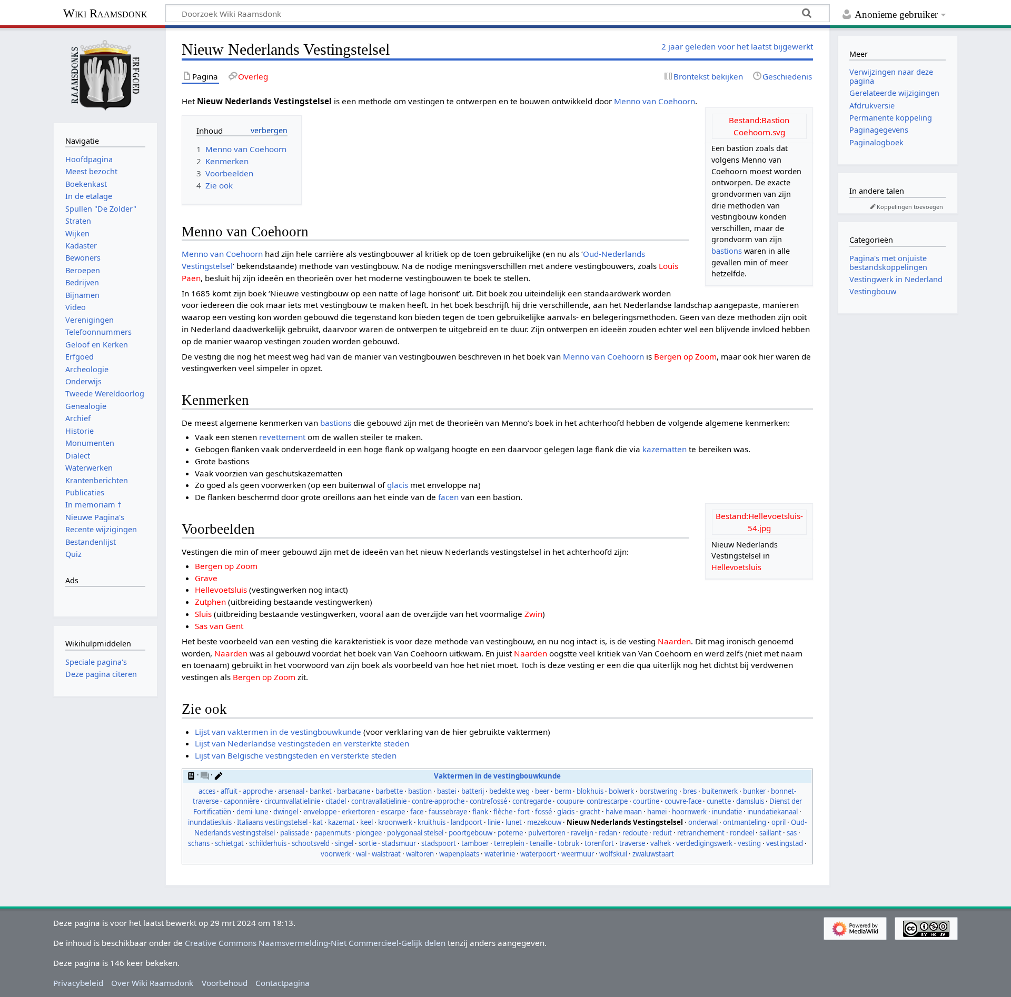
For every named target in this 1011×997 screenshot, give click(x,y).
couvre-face (683, 801)
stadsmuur (399, 843)
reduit (662, 833)
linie (494, 822)
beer (542, 791)
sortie (367, 843)
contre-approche (438, 801)
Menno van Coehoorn (654, 101)
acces (207, 791)
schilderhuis (267, 843)
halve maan (624, 811)
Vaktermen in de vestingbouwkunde (497, 776)
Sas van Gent (219, 626)
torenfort (599, 843)
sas (792, 833)
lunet (514, 822)
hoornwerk (689, 811)
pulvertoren (547, 833)
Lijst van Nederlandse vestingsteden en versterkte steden (302, 743)
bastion (420, 791)
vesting (749, 843)
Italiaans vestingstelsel (272, 822)
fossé (543, 811)
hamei (657, 811)
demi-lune (252, 811)
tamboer (475, 843)
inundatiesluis (210, 822)
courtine (646, 801)
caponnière (241, 801)
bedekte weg (509, 791)
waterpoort (538, 854)
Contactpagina (282, 983)
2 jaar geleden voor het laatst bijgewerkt (737, 46)
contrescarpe (607, 801)
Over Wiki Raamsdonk (152, 983)
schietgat (229, 843)
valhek (660, 843)
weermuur (577, 854)
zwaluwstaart (653, 854)
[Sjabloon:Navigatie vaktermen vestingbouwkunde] (191, 775)
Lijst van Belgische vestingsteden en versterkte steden (296, 755)
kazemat (341, 822)
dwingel (285, 811)
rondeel (742, 833)
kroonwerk (395, 822)
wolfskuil (613, 854)
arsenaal (291, 791)
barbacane (353, 791)
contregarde (531, 801)
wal (361, 854)
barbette (389, 791)
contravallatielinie (379, 801)
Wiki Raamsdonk (105, 13)
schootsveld (311, 843)
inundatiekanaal (772, 811)
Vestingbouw (872, 291)
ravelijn (582, 833)
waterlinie (499, 854)
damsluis (750, 801)
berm (562, 791)
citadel (335, 801)
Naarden (674, 641)
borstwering (658, 791)
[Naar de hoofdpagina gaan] (105, 74)
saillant (770, 833)
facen (448, 497)
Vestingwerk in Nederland (896, 279)
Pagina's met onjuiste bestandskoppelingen (888, 262)
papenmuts (332, 833)
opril (778, 822)
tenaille (541, 843)
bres (690, 791)
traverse (632, 843)
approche (258, 791)
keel (366, 822)
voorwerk (336, 854)
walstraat (386, 854)
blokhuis (590, 791)
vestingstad (784, 843)
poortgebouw (470, 833)
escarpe (393, 811)
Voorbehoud (224, 983)
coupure (570, 801)
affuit (229, 791)
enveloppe (319, 811)
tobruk (568, 843)
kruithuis (431, 822)
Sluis (203, 614)
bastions (726, 251)
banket (321, 791)
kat (318, 822)
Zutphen (210, 601)
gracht (590, 811)
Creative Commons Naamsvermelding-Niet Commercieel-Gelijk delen (315, 943)
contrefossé (488, 801)
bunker (754, 791)
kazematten (664, 449)
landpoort (466, 822)
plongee (369, 833)
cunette (719, 801)
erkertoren (358, 811)
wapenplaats (459, 854)
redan (608, 833)
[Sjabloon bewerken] (218, 775)
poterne (510, 833)
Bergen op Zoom (685, 356)
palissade (294, 833)
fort (524, 811)
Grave (206, 578)
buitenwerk (720, 791)
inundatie (727, 811)
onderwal (703, 822)
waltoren (420, 854)
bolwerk (621, 791)
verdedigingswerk (704, 843)
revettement (282, 437)
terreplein (509, 843)
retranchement (701, 833)
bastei (446, 791)
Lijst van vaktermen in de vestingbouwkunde (278, 731)
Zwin (533, 614)
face (416, 811)
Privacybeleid (78, 983)
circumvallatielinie (292, 801)
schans (199, 843)
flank (480, 811)
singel (344, 843)
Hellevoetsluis (736, 567)
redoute (635, 833)
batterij (472, 791)
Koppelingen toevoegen (910, 207)
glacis (397, 485)
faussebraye (448, 811)
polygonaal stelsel (415, 833)
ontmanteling (744, 822)
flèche (502, 811)
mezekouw (544, 822)
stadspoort (438, 843)
